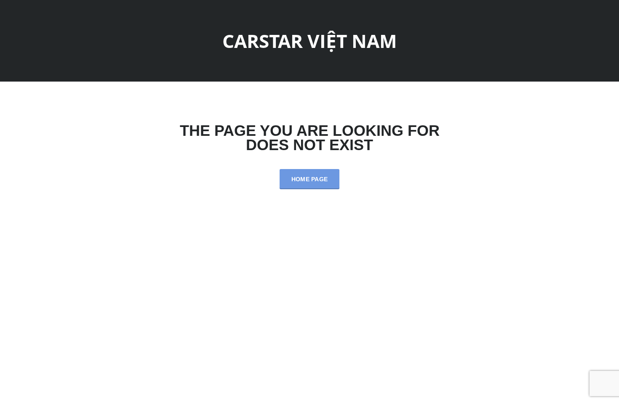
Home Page (309, 179)
